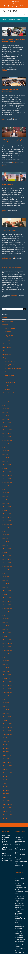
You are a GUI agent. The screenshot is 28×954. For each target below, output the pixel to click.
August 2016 (6, 818)
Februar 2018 (7, 755)
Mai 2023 (5, 538)
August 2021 (6, 612)
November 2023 (7, 517)
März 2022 (6, 587)
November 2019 (7, 685)
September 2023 (7, 524)
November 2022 (7, 559)
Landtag (4, 119)
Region (5, 358)
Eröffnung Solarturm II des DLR (11, 267)
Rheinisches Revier (15, 209)
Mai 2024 (5, 496)
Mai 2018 (5, 745)
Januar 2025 (6, 468)
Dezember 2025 (7, 430)
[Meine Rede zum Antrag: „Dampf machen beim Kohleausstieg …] (14, 132)
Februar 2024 (7, 507)
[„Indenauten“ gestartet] (14, 223)
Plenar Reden (15, 162)
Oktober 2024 (7, 479)
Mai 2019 (5, 706)
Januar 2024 (6, 510)
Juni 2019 (6, 703)
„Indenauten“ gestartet (9, 231)
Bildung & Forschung (15, 257)
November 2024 (7, 475)
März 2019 (6, 713)
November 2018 (7, 727)
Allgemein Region (10, 361)
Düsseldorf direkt (8, 321)
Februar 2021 (7, 633)
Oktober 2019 (7, 689)
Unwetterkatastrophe (9, 393)
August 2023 (6, 528)
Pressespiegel (14, 295)
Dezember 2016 (7, 804)
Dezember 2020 (7, 640)
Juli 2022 (5, 573)
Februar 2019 (7, 717)
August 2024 (6, 486)
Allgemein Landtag (16, 118)
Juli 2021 (5, 615)
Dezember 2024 (7, 472)
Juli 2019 (5, 699)
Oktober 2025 (7, 437)
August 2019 (6, 696)
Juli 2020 (5, 657)
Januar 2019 (6, 720)
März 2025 (6, 461)
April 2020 (6, 668)
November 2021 (7, 601)
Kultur (6, 379)
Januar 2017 (6, 801)
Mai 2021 (5, 622)
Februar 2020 (7, 675)
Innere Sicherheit (9, 375)
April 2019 (6, 710)
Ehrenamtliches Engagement (13, 368)
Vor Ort (6, 386)
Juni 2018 (6, 741)
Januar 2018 (6, 759)
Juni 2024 (6, 493)
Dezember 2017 (7, 762)
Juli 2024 (5, 489)
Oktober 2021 (7, 605)
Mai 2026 (5, 412)
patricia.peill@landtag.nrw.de (14, 3)
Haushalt (7, 340)
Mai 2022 (5, 580)
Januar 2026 (6, 426)
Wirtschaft (4, 210)
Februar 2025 (7, 465)
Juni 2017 (6, 783)
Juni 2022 (6, 577)
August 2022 (6, 570)
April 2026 (6, 416)
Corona (5, 317)
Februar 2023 (7, 549)
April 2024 (6, 500)
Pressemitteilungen (8, 351)
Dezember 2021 (7, 598)
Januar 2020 (6, 678)
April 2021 (6, 626)
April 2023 (6, 542)
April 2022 (6, 584)
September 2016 (7, 815)
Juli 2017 (5, 780)
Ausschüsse (8, 331)
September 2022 (7, 566)
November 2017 (7, 766)
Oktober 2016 (7, 811)
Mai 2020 (5, 664)
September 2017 (7, 773)
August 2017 (6, 776)
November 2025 (7, 433)
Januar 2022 (6, 594)
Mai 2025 (5, 454)
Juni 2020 (6, 661)
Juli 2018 (5, 738)
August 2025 (6, 444)
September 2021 (7, 608)
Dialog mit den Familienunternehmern (11, 336)
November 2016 (7, 808)
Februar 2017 (7, 797)
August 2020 (6, 654)
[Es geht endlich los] (14, 176)
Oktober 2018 (7, 731)
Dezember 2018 (7, 724)
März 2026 (6, 419)
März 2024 (6, 503)
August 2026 (6, 402)
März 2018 (6, 752)
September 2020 (7, 650)
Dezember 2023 (7, 514)
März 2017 (6, 794)
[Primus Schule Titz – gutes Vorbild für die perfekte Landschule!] (14, 31)
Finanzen (7, 372)
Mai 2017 (5, 787)
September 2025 (7, 440)
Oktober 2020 (7, 647)
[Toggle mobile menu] (25, 14)
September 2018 (7, 734)
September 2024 (7, 482)
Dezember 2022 (7, 556)
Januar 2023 (6, 552)
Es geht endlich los (7, 184)
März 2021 (6, 629)
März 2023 (6, 545)
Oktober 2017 (7, 769)
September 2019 (7, 692)
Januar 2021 (6, 636)
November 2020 (7, 643)
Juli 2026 (5, 405)
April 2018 (6, 748)
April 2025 (6, 458)
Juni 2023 (6, 535)
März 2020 (6, 671)
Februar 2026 (7, 423)
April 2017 (6, 790)
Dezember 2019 (7, 682)
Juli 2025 (5, 447)
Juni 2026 (6, 409)
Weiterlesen (4, 70)
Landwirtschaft (7, 344)
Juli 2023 (5, 531)
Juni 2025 (6, 451)
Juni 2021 (6, 619)
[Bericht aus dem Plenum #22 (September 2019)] (14, 81)
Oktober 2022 (7, 563)
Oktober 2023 (7, 521)
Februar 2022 (7, 591)
